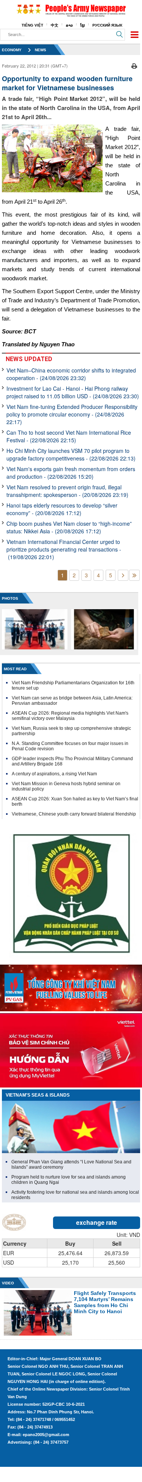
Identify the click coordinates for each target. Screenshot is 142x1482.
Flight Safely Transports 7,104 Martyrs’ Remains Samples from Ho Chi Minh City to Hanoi (105, 1302)
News (40, 50)
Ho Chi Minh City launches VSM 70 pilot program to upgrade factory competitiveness (71, 454)
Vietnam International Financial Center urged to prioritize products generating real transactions (63, 549)
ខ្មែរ (82, 25)
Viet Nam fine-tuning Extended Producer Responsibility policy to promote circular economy (71, 414)
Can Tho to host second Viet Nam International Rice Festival (68, 436)
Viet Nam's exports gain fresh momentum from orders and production (70, 472)
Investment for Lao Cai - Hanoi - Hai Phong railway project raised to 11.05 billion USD (72, 392)
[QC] (71, 986)
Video (8, 1283)
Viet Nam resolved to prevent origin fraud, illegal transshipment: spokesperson (67, 490)
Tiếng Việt (32, 25)
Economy (12, 50)
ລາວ (69, 25)
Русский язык (107, 25)
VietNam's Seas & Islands (38, 1095)
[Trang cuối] (134, 575)
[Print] (134, 65)
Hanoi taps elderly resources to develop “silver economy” (61, 509)
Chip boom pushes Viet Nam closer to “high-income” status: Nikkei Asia (69, 527)
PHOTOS (10, 598)
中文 (54, 25)
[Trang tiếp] (123, 575)
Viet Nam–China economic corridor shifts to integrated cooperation (71, 374)
